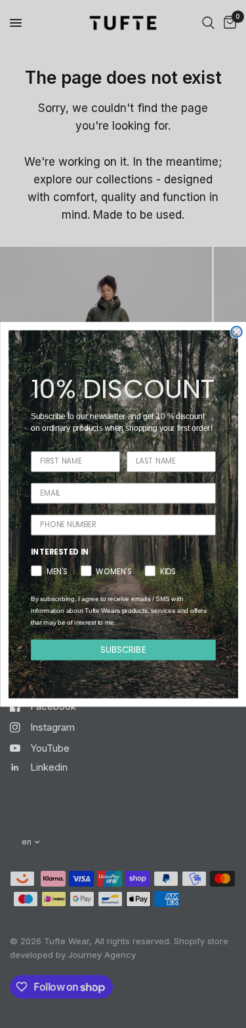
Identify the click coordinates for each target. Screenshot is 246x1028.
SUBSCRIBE (123, 649)
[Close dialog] (236, 331)
